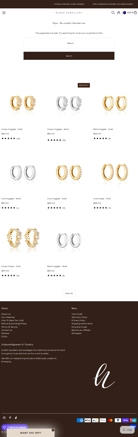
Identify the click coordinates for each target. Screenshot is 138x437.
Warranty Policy (79, 317)
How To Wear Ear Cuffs (12, 320)
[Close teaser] (53, 430)
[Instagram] (4, 418)
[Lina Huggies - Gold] (69, 173)
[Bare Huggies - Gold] (115, 103)
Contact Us (6, 330)
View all (69, 293)
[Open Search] (113, 12)
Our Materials (8, 317)
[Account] (118, 12)
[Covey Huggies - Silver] (69, 103)
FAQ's (4, 336)
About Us (5, 314)
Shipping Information (82, 323)
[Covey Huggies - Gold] (23, 103)
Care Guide (77, 314)
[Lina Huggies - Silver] (23, 173)
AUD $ (130, 12)
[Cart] (135, 12)
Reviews (5, 333)
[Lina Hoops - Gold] (115, 173)
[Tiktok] (16, 418)
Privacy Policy (78, 320)
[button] (31, 433)
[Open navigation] (27, 12)
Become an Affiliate (81, 330)
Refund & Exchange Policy (14, 323)
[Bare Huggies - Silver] (69, 240)
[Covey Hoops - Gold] (23, 240)
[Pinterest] (10, 418)
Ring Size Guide (79, 327)
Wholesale (76, 333)
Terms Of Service (9, 327)
